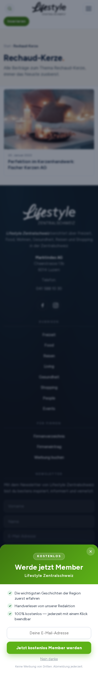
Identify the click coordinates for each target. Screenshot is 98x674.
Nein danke (49, 659)
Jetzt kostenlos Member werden (49, 647)
